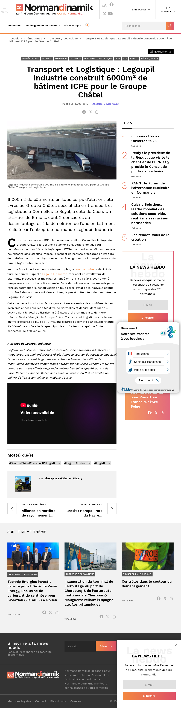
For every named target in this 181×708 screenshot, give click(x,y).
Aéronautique (72, 25)
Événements (162, 51)
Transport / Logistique (62, 38)
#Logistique (102, 463)
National (47, 58)
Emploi (134, 58)
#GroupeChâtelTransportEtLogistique (34, 463)
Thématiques (33, 38)
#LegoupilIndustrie (77, 463)
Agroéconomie (30, 58)
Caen (117, 58)
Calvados (75, 58)
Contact (40, 701)
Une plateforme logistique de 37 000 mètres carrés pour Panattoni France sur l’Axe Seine (147, 394)
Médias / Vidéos (150, 58)
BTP (125, 58)
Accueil (14, 38)
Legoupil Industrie (54, 274)
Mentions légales (19, 701)
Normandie (61, 58)
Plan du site (58, 701)
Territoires (138, 9)
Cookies (75, 701)
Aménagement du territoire (42, 25)
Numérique (14, 25)
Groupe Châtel (85, 269)
